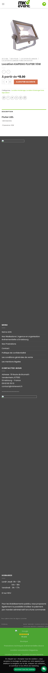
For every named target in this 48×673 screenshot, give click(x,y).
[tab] (24, 111)
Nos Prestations (9, 344)
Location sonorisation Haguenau (24, 650)
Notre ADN (6, 332)
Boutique (14, 59)
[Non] (45, 665)
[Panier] (44, 4)
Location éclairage (29, 59)
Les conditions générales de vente (17, 357)
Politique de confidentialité (14, 352)
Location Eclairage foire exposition (17, 61)
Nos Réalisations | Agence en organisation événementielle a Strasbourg (21, 338)
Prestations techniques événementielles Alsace (24, 646)
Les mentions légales (11, 361)
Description (7, 112)
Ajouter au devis (25, 81)
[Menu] (3, 4)
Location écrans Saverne (32, 654)
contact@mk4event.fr (12, 386)
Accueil (5, 59)
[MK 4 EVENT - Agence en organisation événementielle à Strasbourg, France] (24, 4)
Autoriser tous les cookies (25, 669)
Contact (5, 348)
